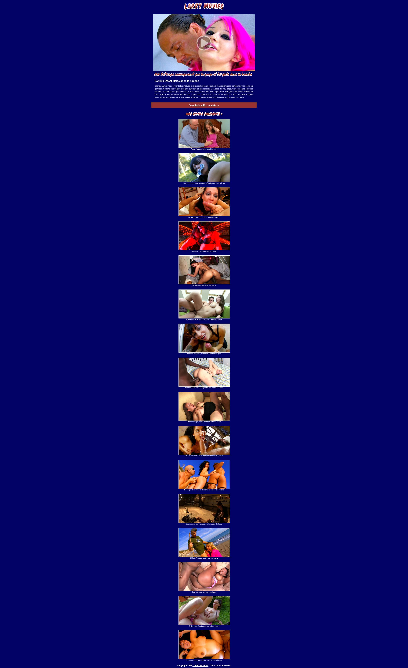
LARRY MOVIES (200, 665)
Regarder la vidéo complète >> (204, 105)
